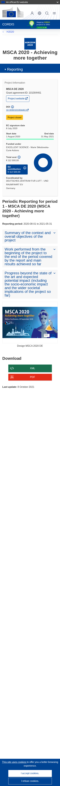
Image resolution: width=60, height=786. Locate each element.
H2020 (10, 31)
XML (32, 368)
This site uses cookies (14, 762)
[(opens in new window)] (13, 12)
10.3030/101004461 (16, 110)
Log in (32, 13)
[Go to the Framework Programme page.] (30, 43)
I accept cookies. (30, 773)
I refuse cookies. (30, 781)
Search (47, 13)
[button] (39, 13)
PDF (32, 377)
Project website (16, 99)
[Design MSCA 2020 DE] (30, 322)
